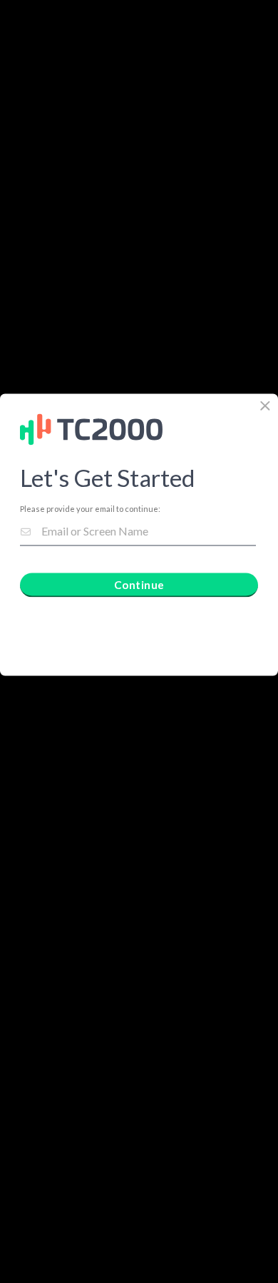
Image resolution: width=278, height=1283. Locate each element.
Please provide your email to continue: (90, 508)
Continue (139, 584)
